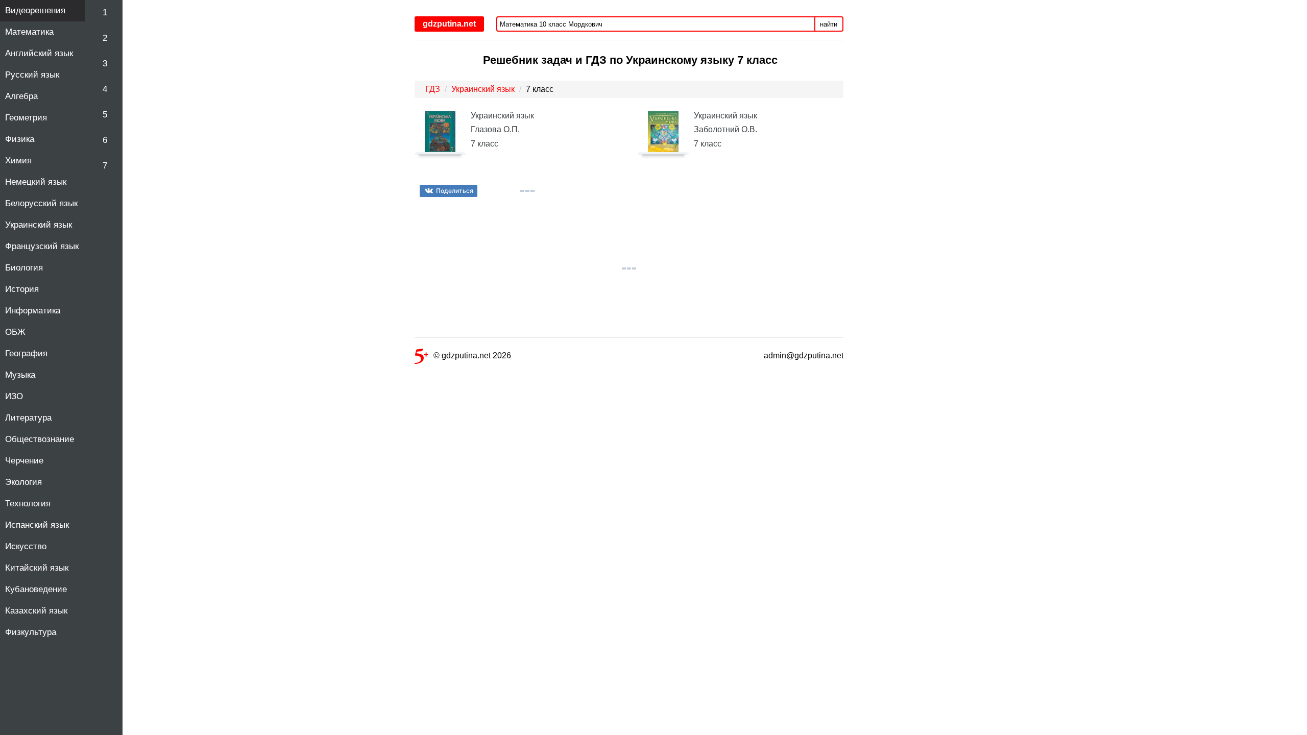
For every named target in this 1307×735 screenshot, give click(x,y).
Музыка (20, 375)
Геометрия (26, 117)
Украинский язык (38, 225)
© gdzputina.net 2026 (472, 355)
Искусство (25, 546)
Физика (19, 139)
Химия (18, 160)
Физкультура (30, 632)
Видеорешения (35, 10)
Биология (24, 268)
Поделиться (454, 190)
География (26, 353)
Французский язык (42, 246)
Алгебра (21, 96)
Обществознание (39, 439)
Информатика (32, 310)
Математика (29, 32)
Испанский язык (37, 525)
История (22, 289)
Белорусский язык (41, 203)
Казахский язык (36, 611)
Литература (28, 418)
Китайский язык (36, 568)
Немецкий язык (35, 182)
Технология (28, 503)
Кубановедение (36, 589)
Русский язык (32, 75)
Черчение (24, 460)
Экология (23, 482)
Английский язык (39, 53)
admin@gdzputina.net (803, 355)
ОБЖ (15, 332)
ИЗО (14, 396)
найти (828, 24)
